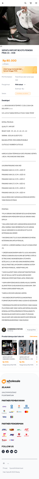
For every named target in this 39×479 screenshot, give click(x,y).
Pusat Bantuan (8, 395)
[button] (6, 463)
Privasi (5, 468)
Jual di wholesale (9, 392)
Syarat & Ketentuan (16, 468)
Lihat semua (33, 336)
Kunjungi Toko (31, 330)
